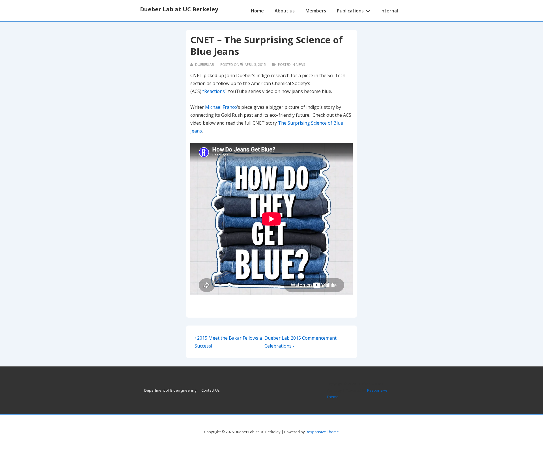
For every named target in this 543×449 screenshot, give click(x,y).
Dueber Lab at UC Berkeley (179, 9)
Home (257, 11)
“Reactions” (214, 91)
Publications (350, 11)
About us (285, 11)
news (300, 64)
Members (315, 11)
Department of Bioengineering (170, 390)
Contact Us (210, 390)
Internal (389, 11)
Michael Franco (221, 107)
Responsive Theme (322, 431)
